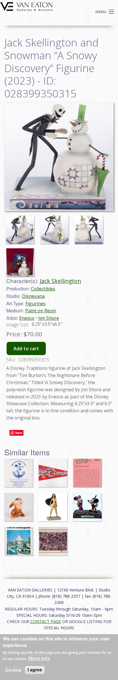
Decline (13, 670)
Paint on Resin (40, 311)
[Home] (26, 6)
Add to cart (26, 348)
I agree (34, 669)
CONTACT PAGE (45, 621)
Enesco (26, 318)
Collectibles (43, 289)
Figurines (35, 303)
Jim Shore (48, 318)
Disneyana (33, 296)
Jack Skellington (60, 281)
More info (39, 658)
